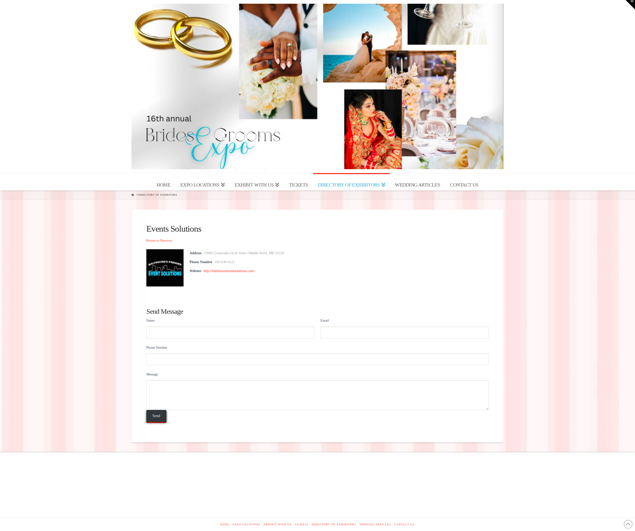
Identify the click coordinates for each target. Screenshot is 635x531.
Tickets (302, 524)
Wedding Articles (375, 524)
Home (224, 524)
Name (150, 320)
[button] (630, 4)
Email (324, 320)
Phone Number (156, 347)
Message (152, 374)
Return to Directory (159, 240)
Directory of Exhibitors (334, 524)
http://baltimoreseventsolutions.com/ (229, 271)
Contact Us (404, 524)
